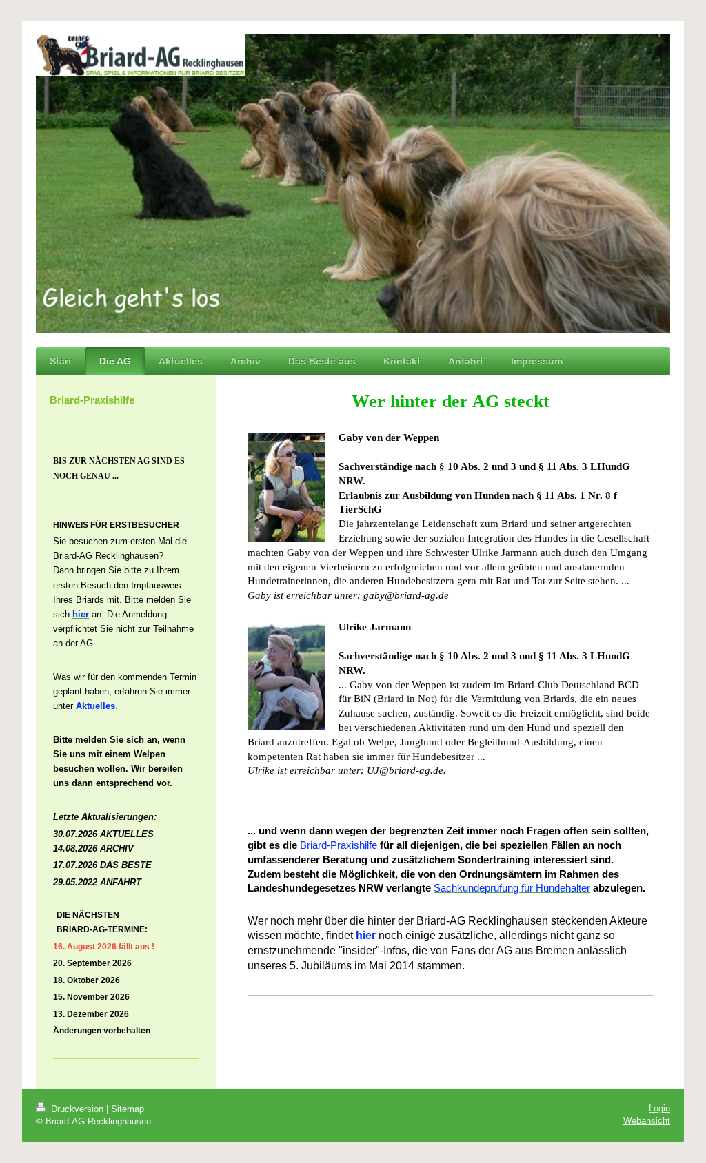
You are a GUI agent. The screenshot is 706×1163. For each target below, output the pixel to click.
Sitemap (127, 1109)
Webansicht (646, 1120)
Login (659, 1108)
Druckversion (77, 1109)
